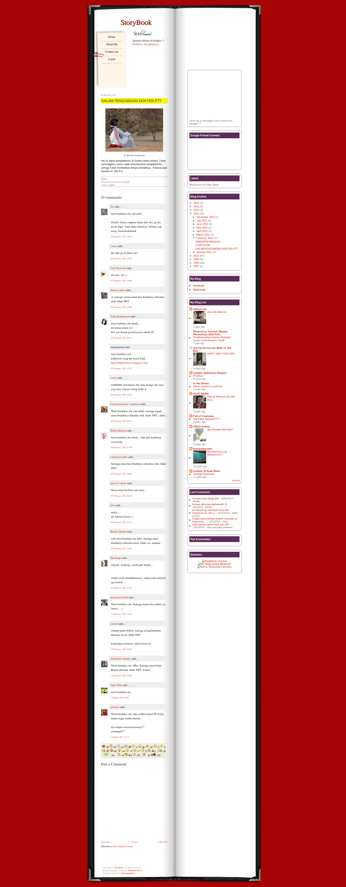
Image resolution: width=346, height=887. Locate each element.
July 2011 (201, 220)
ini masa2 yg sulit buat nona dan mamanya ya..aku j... (210, 511)
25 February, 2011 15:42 (121, 675)
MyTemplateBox (128, 873)
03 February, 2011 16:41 (121, 394)
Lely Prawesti (118, 268)
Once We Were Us (217, 312)
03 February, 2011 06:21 (121, 337)
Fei (112, 206)
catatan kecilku (118, 457)
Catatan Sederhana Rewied (209, 372)
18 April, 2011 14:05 (120, 697)
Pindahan (198, 376)
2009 (196, 259)
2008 (196, 262)
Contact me (111, 51)
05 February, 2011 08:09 (121, 473)
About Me (112, 44)
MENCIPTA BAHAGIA (208, 241)
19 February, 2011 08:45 (121, 649)
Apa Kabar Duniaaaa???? (206, 419)
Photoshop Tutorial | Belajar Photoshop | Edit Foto (210, 333)
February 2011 (204, 238)
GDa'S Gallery (201, 426)
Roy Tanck (213, 184)
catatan (111, 184)
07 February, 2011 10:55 (121, 548)
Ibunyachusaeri (202, 448)
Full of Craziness (203, 416)
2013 (196, 206)
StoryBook (136, 22)
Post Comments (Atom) (123, 846)
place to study (118, 483)
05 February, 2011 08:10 (121, 495)
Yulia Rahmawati (120, 316)
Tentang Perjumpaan (204, 474)
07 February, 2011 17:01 (121, 587)
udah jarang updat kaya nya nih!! (211, 524)
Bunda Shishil (118, 531)
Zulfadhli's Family (120, 658)
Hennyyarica (117, 290)
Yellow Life (200, 309)
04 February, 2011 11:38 (121, 447)
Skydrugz (115, 558)
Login (111, 59)
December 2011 (205, 216)
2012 (196, 209)
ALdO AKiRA (201, 393)
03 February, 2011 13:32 (121, 368)
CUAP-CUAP (203, 245)
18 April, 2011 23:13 (120, 737)
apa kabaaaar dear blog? (220, 429)
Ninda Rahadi (118, 430)
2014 (196, 202)
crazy (113, 246)
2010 (196, 255)
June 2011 (202, 224)
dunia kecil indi (119, 597)
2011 (196, 213)
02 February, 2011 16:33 (121, 236)
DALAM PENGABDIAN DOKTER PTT (131, 101)
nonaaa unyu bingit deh (205, 498)
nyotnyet (198, 285)
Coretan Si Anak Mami (206, 471)
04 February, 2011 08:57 (121, 421)
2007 (196, 266)
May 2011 (202, 227)
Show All (235, 480)
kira (112, 505)
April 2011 (202, 231)
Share (103, 178)
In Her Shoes (201, 383)
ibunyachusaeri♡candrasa (125, 404)
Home (111, 37)
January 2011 (204, 252)
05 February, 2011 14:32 (121, 522)
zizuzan (114, 707)
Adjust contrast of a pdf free (207, 386)
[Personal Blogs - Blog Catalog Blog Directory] (214, 563)
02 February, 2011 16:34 (121, 258)
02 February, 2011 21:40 (121, 307)
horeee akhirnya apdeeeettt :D (209, 504)
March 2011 (203, 234)
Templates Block (135, 870)
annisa (114, 623)
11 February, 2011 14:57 (121, 614)
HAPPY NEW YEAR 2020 (220, 353)
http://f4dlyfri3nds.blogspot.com (129, 362)
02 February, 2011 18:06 (121, 280)
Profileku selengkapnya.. (146, 44)
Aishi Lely (199, 289)
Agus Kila (116, 685)
